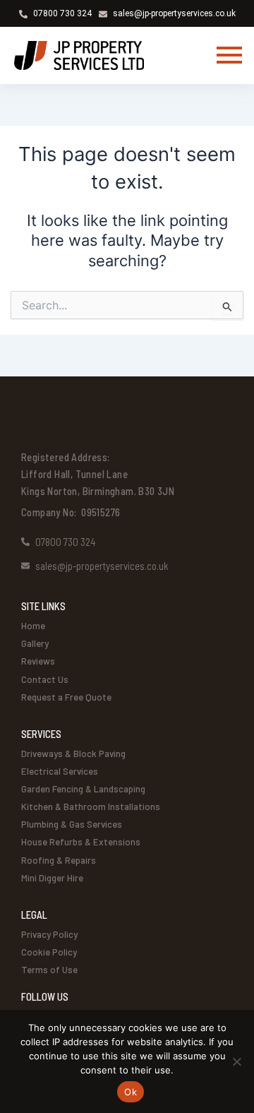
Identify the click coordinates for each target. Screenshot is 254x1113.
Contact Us (44, 679)
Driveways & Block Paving (73, 753)
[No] (236, 1061)
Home (33, 625)
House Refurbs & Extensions (80, 841)
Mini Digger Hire (52, 877)
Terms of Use (49, 969)
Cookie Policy (49, 952)
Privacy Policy (49, 934)
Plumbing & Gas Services (71, 824)
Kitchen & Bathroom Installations (90, 806)
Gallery (35, 643)
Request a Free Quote (66, 697)
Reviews (38, 661)
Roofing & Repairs (58, 860)
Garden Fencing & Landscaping (83, 788)
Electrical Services (59, 771)
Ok (130, 1091)
